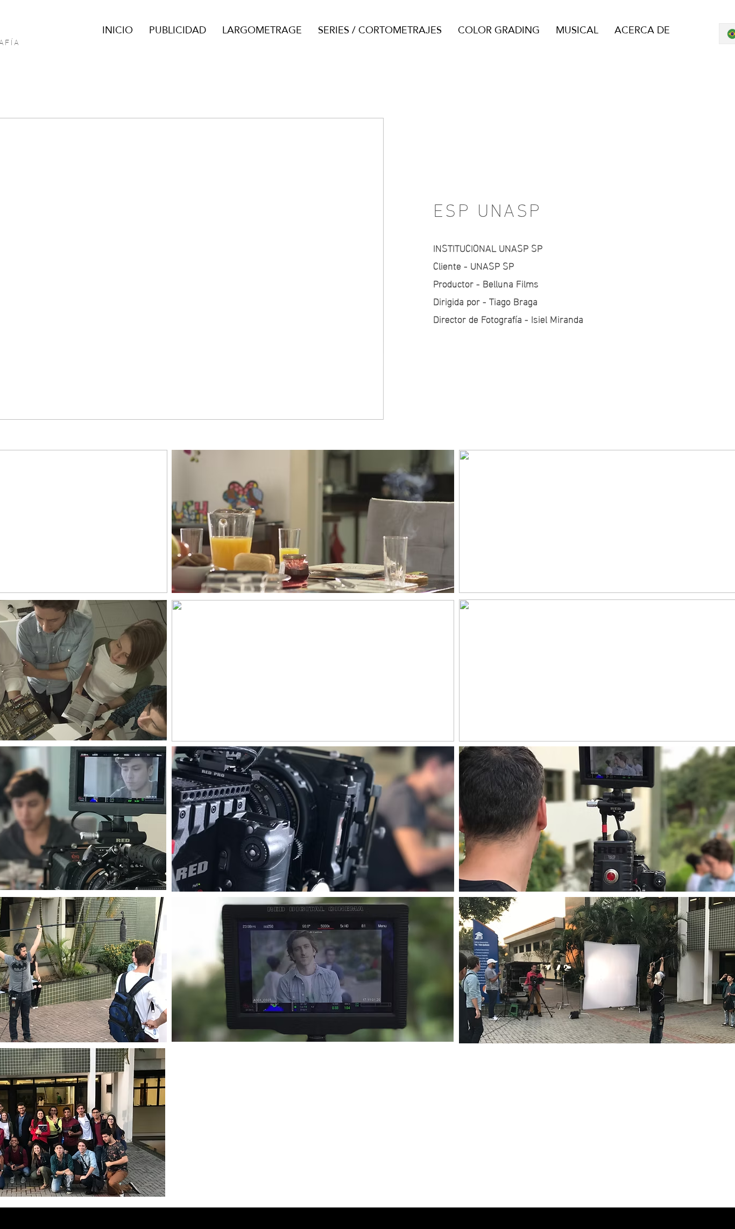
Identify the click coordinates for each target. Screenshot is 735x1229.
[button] (370, 408)
